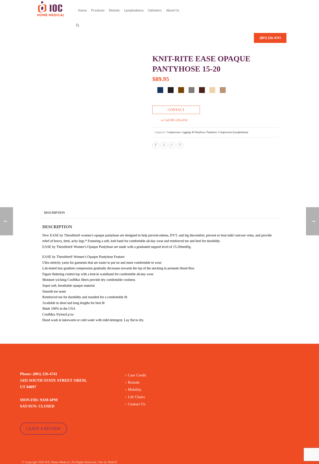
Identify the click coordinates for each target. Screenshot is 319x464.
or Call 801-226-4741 (174, 120)
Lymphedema (133, 10)
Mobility (134, 389)
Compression (173, 132)
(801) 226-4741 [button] (270, 38)
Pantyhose (211, 132)
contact (176, 110)
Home (82, 10)
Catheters (155, 10)
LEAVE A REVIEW (43, 428)
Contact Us (136, 404)
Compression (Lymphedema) (233, 132)
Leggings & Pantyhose (193, 132)
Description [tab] (54, 212)
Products (98, 10)
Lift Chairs (136, 397)
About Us (172, 10)
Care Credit (137, 375)
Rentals (114, 10)
